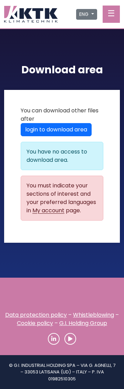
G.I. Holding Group (83, 323)
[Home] (62, 296)
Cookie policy (35, 323)
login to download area (56, 129)
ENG (84, 14)
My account (48, 210)
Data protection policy (36, 315)
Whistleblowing (93, 315)
